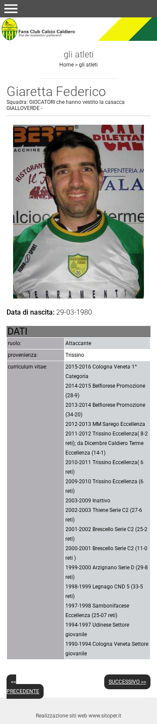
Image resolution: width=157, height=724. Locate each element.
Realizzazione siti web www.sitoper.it (78, 716)
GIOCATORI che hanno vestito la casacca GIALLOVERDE (66, 105)
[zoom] (78, 296)
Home (66, 65)
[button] (11, 8)
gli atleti (88, 65)
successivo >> (127, 682)
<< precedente (23, 686)
